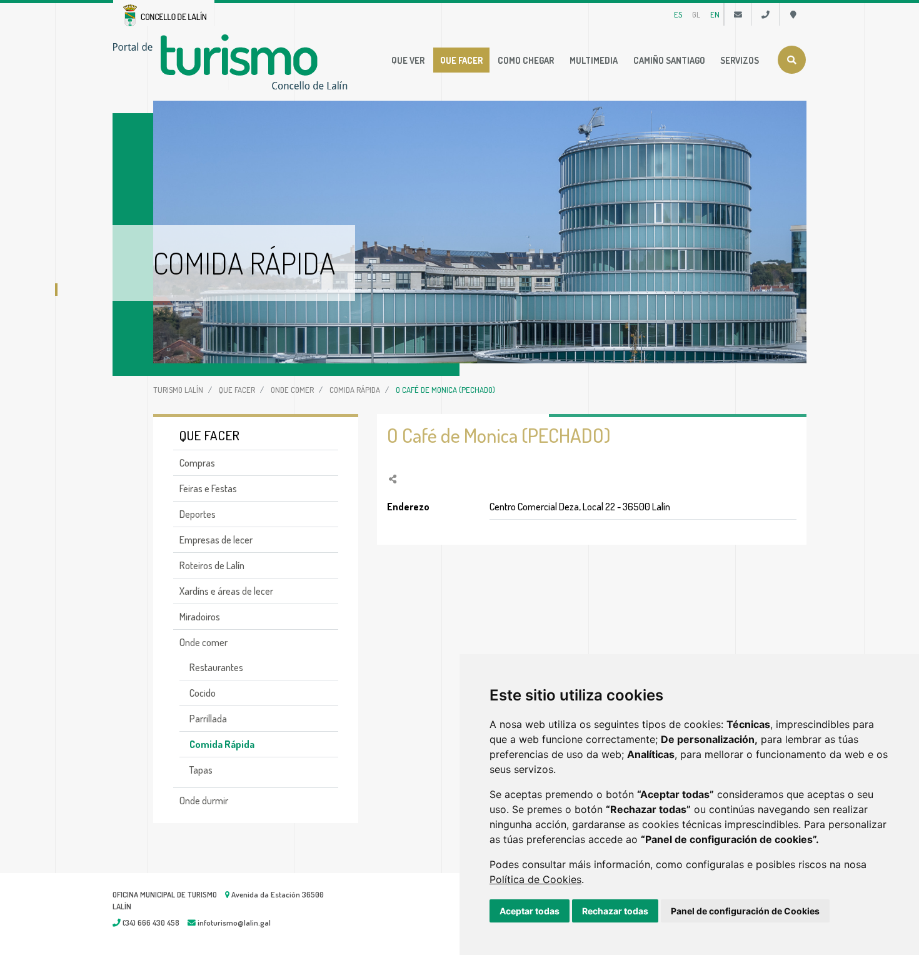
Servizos (739, 60)
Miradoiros (199, 616)
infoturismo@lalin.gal (233, 922)
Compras (197, 463)
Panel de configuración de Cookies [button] (745, 911)
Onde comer (292, 390)
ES (678, 14)
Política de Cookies (535, 879)
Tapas (201, 770)
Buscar (792, 60)
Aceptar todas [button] (530, 911)
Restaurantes (216, 667)
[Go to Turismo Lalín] (233, 60)
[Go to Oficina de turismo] (793, 14)
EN (715, 14)
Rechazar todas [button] (615, 911)
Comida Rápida (354, 390)
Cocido (202, 693)
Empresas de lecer (216, 539)
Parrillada (208, 718)
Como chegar (526, 60)
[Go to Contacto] (738, 14)
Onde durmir (203, 800)
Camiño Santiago (669, 60)
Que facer (461, 60)
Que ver (407, 60)
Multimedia (594, 60)
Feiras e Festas (208, 488)
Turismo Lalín (178, 390)
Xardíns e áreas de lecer (226, 591)
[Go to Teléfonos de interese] (765, 14)
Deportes (197, 514)
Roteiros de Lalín (211, 565)
